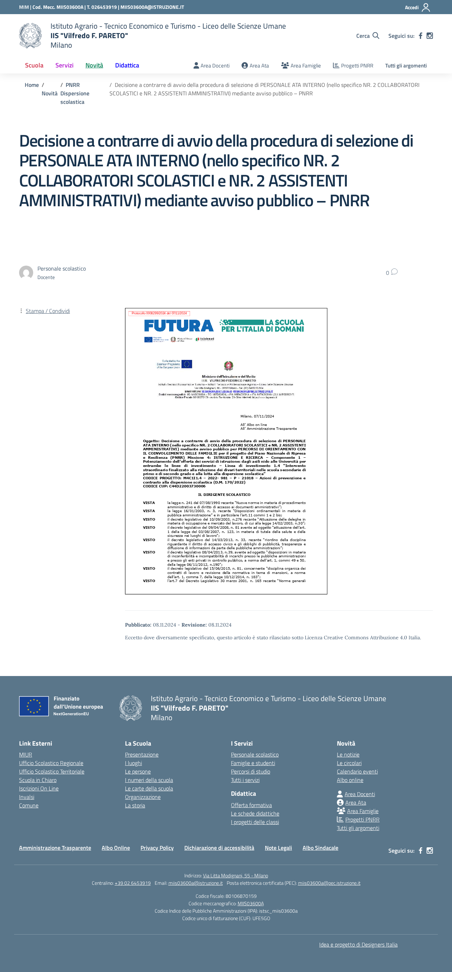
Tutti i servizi (245, 780)
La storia (135, 805)
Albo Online (116, 847)
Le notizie (348, 754)
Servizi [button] (64, 65)
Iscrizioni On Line (39, 788)
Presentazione (142, 754)
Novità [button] (94, 65)
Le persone (138, 771)
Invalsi (26, 797)
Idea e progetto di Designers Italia (358, 944)
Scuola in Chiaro (37, 780)
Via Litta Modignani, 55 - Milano (235, 875)
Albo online (350, 780)
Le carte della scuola (149, 788)
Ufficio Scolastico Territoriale (51, 771)
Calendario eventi (357, 771)
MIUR (25, 754)
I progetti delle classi (255, 822)
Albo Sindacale (320, 847)
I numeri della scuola (149, 780)
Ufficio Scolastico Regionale (51, 763)
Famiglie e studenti (253, 763)
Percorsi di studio (250, 771)
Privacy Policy (157, 847)
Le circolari (349, 763)
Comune (28, 805)
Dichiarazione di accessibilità (219, 847)
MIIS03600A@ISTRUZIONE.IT (152, 7)
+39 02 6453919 (133, 883)
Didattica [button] (127, 65)
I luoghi (133, 763)
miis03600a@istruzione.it (195, 883)
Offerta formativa (251, 805)
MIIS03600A (251, 903)
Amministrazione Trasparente (55, 847)
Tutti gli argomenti (406, 65)
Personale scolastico (255, 754)
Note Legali (278, 847)
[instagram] (430, 35)
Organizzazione (143, 797)
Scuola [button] (34, 65)
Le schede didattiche (255, 813)
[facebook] (420, 35)
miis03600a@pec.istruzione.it (329, 883)
